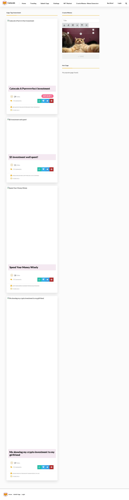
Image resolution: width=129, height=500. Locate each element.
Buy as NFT (47, 96)
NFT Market (68, 3)
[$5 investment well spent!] (32, 135)
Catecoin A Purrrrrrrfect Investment (29, 88)
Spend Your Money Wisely (23, 267)
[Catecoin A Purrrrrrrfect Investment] (32, 52)
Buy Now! (110, 3)
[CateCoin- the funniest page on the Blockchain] (4, 3)
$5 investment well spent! (23, 157)
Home (24, 3)
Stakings (56, 3)
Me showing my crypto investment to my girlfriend (31, 453)
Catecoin (11, 3)
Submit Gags (45, 3)
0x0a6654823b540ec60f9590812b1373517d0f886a (25, 175)
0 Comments (17, 101)
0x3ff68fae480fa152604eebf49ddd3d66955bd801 (25, 285)
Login (23, 494)
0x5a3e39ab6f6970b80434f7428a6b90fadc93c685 (25, 473)
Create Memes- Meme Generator (87, 3)
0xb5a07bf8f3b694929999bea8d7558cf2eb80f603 (26, 107)
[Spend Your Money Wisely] (32, 225)
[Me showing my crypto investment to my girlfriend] (32, 372)
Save (81, 56)
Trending (33, 3)
